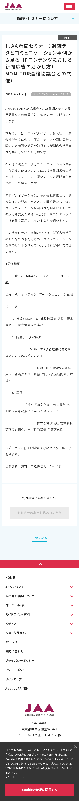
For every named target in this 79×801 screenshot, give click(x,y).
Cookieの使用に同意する (39, 789)
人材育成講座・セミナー (21, 596)
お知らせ (11, 642)
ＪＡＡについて (14, 586)
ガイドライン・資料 (17, 614)
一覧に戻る (39, 538)
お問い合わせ (14, 651)
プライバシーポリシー (20, 660)
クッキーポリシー (17, 669)
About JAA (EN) (17, 688)
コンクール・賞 (15, 605)
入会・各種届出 (15, 633)
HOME (10, 577)
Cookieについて (18, 777)
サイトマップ (13, 679)
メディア (10, 623)
